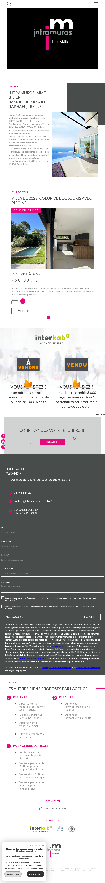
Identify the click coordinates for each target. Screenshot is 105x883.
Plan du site (77, 868)
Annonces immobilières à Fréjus (78, 716)
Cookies (92, 870)
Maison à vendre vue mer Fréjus (32, 735)
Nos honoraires (66, 868)
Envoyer (89, 617)
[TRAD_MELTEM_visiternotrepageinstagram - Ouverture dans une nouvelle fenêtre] (3, 447)
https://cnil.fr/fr (59, 646)
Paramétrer (13, 874)
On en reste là (35, 845)
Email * (5, 555)
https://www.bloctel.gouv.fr (33, 658)
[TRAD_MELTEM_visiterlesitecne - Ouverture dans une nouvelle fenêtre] (71, 829)
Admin (63, 870)
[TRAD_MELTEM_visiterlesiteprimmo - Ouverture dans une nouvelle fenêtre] (60, 829)
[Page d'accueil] (52, 856)
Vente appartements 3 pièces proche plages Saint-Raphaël (32, 766)
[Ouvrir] (9, 3)
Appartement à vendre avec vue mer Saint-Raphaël (32, 706)
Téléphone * (8, 568)
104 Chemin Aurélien (26, 511)
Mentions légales (89, 868)
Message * (7, 582)
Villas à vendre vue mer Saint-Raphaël (31, 716)
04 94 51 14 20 (22, 492)
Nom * (4, 527)
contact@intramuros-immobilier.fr (33, 501)
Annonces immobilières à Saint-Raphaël (78, 706)
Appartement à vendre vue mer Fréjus (28, 726)
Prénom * (6, 541)
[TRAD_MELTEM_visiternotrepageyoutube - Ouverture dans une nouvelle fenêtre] (3, 441)
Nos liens (71, 870)
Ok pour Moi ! (35, 874)
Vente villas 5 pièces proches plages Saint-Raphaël (32, 755)
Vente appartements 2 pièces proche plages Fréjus (31, 785)
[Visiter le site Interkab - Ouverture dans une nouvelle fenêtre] (41, 829)
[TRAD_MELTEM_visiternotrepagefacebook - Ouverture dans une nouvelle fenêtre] (3, 436)
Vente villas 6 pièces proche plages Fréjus (32, 776)
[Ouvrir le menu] (96, 3)
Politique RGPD (82, 870)
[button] (48, 317)
